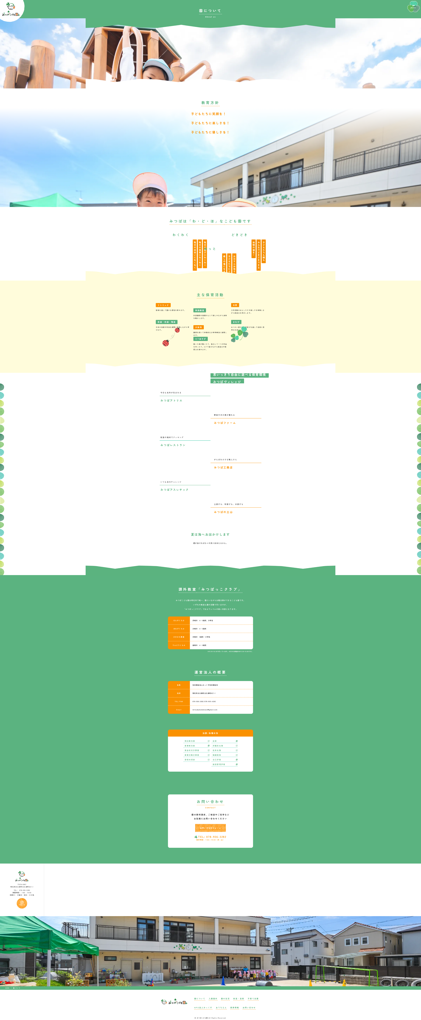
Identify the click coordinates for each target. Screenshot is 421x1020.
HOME (7, 988)
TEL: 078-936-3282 (212, 836)
